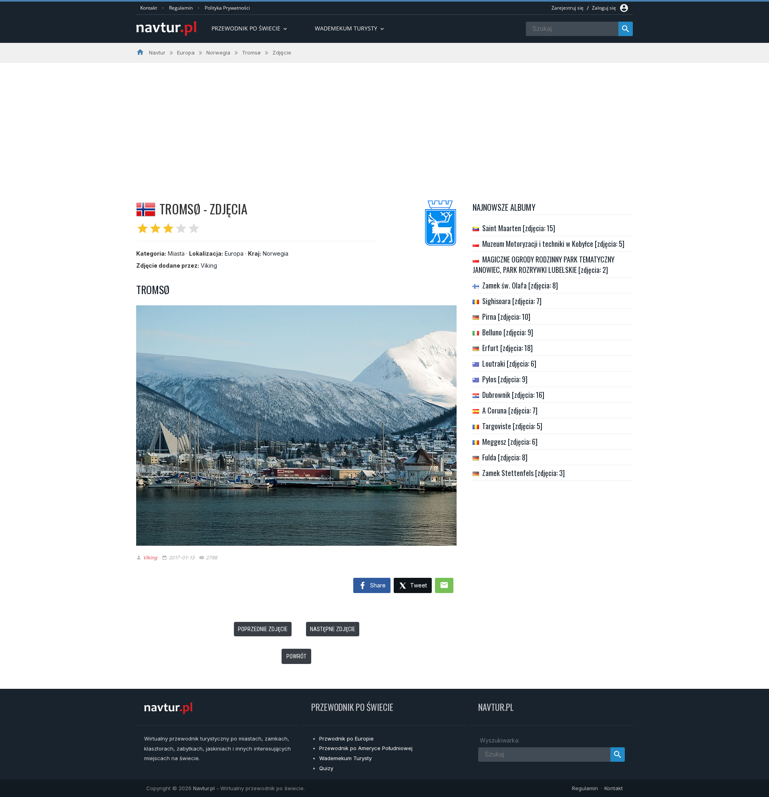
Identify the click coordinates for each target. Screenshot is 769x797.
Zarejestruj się (568, 7)
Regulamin (181, 7)
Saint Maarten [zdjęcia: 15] (518, 228)
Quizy (326, 768)
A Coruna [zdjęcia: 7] (509, 410)
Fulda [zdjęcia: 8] (504, 457)
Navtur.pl (204, 788)
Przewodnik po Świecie (249, 28)
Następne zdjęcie (332, 629)
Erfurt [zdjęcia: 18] (507, 348)
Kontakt (148, 7)
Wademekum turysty (350, 28)
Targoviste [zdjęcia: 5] (512, 426)
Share (377, 585)
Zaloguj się (604, 7)
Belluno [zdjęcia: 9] (507, 332)
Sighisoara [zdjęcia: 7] (512, 301)
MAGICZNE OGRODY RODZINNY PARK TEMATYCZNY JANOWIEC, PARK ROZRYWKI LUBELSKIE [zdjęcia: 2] (543, 264)
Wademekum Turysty (345, 758)
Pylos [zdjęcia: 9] (504, 379)
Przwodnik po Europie (346, 738)
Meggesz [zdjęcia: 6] (509, 441)
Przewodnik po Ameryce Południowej (366, 748)
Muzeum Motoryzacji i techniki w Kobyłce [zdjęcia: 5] (553, 243)
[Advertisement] (384, 123)
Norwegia (275, 253)
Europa (234, 253)
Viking (209, 265)
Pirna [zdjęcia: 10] (506, 316)
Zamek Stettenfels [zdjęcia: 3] (523, 473)
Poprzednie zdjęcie (263, 629)
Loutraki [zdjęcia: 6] (509, 363)
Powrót (296, 656)
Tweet (418, 585)
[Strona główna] (166, 29)
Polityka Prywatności (227, 7)
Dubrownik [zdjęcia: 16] (513, 394)
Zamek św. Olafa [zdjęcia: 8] (520, 285)
